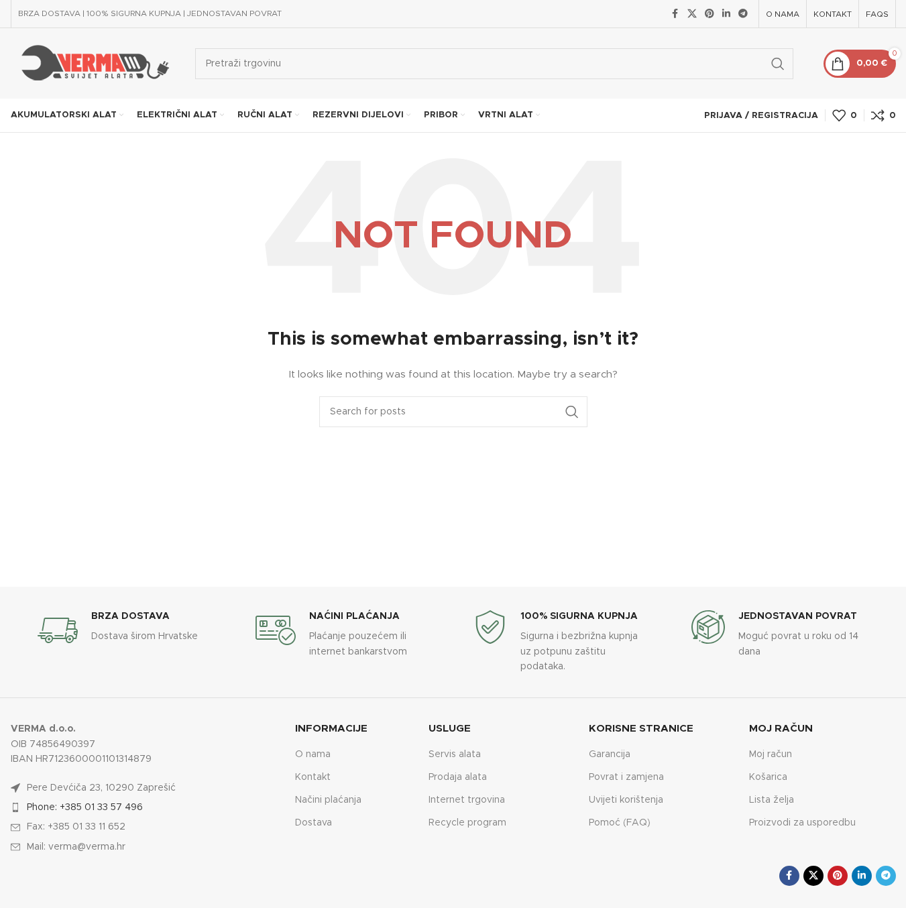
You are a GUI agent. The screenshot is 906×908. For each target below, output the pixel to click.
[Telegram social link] (743, 14)
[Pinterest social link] (709, 14)
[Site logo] (93, 63)
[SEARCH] (777, 63)
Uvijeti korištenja (626, 800)
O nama (313, 754)
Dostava (313, 823)
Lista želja (771, 800)
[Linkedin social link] (726, 14)
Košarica (768, 777)
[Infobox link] (126, 630)
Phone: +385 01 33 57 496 (85, 807)
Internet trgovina (467, 800)
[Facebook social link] (675, 14)
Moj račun (770, 754)
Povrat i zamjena (626, 777)
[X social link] (692, 14)
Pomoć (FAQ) (619, 823)
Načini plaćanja (328, 800)
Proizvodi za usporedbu (802, 823)
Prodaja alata (458, 777)
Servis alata (455, 754)
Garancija (609, 754)
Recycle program (467, 823)
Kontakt (313, 777)
